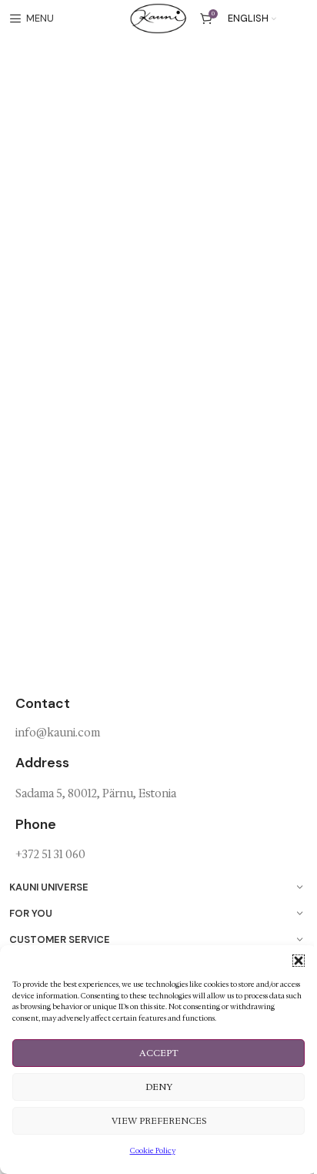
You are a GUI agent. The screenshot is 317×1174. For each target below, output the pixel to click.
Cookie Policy (152, 1150)
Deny (158, 1087)
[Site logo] (158, 17)
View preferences (159, 1121)
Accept (159, 1053)
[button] (298, 960)
